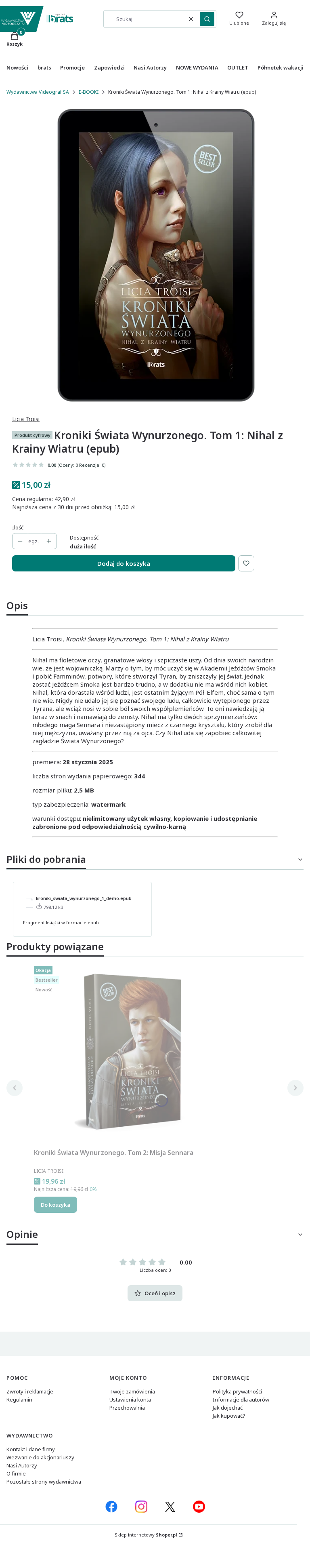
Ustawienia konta (130, 1399)
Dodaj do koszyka (123, 563)
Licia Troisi (26, 419)
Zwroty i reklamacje (29, 1391)
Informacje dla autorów (241, 1399)
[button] (207, 19)
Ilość (17, 527)
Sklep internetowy (146, 1535)
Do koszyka (55, 1204)
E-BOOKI (88, 92)
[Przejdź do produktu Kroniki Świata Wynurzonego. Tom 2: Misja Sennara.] (135, 1054)
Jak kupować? (229, 1415)
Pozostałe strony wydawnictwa (43, 1481)
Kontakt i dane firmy (30, 1449)
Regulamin (19, 1399)
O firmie (16, 1473)
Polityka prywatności (237, 1391)
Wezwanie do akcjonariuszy (40, 1457)
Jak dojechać (228, 1407)
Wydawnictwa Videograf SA (37, 92)
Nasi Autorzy (21, 1465)
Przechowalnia (127, 1407)
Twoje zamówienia (132, 1391)
